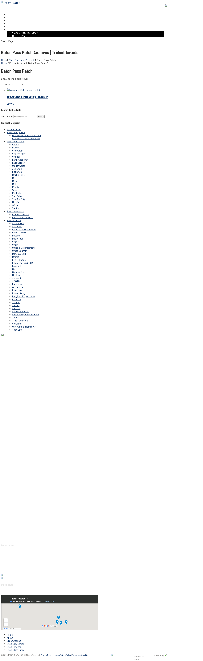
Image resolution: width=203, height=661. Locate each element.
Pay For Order (140, 5)
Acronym (17, 226)
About (10, 637)
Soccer (15, 305)
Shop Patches (14, 220)
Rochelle (16, 193)
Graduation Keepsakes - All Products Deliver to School (26, 137)
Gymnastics (18, 271)
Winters (16, 205)
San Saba (17, 196)
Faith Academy (20, 159)
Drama (15, 256)
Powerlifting (18, 293)
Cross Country (19, 250)
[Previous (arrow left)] (135, 659)
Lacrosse (17, 284)
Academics (18, 223)
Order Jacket (14, 640)
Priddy (15, 186)
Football (16, 265)
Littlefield (17, 171)
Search (41, 117)
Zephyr (16, 208)
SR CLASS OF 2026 (98, 5)
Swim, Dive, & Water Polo (25, 314)
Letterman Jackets (22, 217)
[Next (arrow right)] (137, 659)
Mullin (15, 183)
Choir (15, 244)
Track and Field (20, 320)
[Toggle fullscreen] (137, 656)
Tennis (15, 317)
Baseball (16, 235)
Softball (16, 308)
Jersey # (16, 278)
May (14, 177)
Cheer (15, 241)
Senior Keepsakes (16, 132)
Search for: (7, 116)
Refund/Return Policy (62, 655)
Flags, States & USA (22, 262)
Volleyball (17, 323)
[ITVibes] (166, 655)
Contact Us (156, 5)
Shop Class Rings (15, 649)
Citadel (16, 156)
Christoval (17, 150)
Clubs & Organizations (23, 247)
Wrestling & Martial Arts (25, 326)
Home (4, 60)
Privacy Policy (46, 655)
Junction (17, 168)
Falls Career (18, 162)
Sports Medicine (20, 311)
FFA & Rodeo (19, 259)
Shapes (16, 302)
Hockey (16, 274)
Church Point (19, 153)
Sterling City (18, 199)
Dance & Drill (19, 253)
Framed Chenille (20, 214)
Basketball (17, 238)
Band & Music (19, 232)
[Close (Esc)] (143, 656)
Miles (14, 180)
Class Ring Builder (25, 32)
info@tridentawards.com (16, 578)
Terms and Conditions (81, 655)
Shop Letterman (15, 211)
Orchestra (17, 287)
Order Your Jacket (120, 5)
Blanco (15, 144)
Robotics (16, 299)
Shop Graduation (15, 141)
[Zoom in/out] (135, 656)
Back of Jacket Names (24, 229)
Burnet (16, 147)
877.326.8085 (10, 575)
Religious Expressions (23, 296)
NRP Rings (18, 35)
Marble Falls (18, 174)
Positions (17, 290)
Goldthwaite (18, 165)
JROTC (16, 281)
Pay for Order (14, 129)
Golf (14, 268)
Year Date (17, 329)
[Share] (140, 656)
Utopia (15, 202)
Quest (15, 189)
